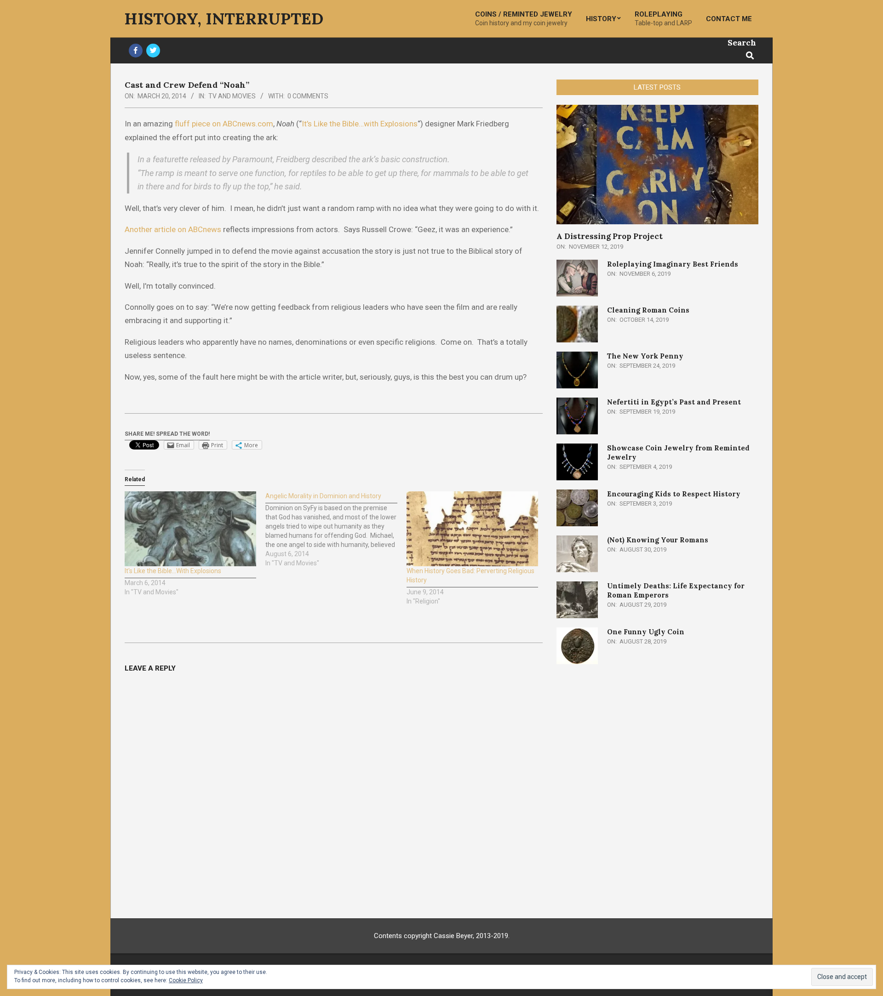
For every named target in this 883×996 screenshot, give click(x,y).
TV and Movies (232, 96)
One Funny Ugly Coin (645, 631)
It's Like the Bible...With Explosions (173, 571)
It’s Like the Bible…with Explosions (360, 123)
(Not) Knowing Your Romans (657, 539)
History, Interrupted (223, 18)
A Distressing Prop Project (609, 236)
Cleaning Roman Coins (648, 310)
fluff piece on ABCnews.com (224, 123)
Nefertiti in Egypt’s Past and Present (674, 402)
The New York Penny (645, 356)
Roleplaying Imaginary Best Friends (672, 264)
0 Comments (307, 96)
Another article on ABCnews (173, 229)
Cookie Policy (186, 980)
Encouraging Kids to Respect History (673, 493)
